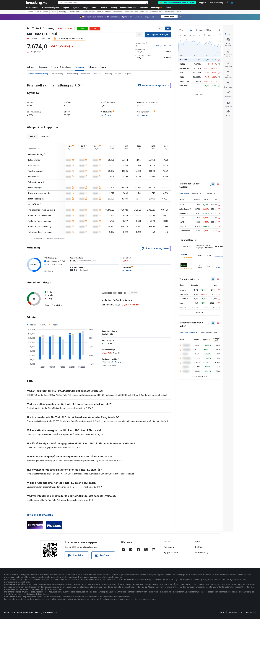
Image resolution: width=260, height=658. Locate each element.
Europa (108, 12)
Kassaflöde (85, 74)
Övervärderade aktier (173, 12)
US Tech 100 (184, 68)
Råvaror (199, 30)
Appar (198, 541)
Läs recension (219, 255)
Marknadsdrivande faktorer (189, 185)
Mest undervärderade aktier (191, 324)
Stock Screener (42, 12)
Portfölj (198, 547)
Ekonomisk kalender (128, 8)
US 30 (181, 77)
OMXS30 (183, 60)
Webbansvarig (201, 552)
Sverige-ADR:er (89, 12)
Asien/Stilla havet (131, 12)
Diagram (43, 67)
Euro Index (183, 86)
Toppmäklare (186, 240)
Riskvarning (251, 612)
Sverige (53, 12)
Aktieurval (144, 8)
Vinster (118, 74)
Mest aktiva (184, 193)
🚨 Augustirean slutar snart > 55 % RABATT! (177, 3)
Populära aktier (187, 279)
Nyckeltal (97, 74)
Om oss (167, 541)
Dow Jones (183, 73)
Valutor (182, 30)
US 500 (182, 64)
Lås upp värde (162, 46)
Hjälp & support (171, 552)
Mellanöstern (118, 12)
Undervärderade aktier (154, 12)
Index (190, 30)
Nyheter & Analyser (61, 67)
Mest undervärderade (188, 332)
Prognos (127, 74)
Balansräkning (72, 74)
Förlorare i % (209, 193)
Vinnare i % (196, 193)
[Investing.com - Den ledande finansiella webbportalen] (36, 3)
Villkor (221, 612)
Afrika (142, 12)
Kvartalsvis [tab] (45, 136)
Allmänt (31, 67)
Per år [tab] (32, 136)
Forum (103, 67)
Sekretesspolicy (235, 612)
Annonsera (169, 547)
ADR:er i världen (74, 12)
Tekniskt (92, 67)
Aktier (30, 12)
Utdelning (108, 74)
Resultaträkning (57, 74)
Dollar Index (184, 81)
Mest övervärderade (209, 332)
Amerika (100, 12)
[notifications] (227, 2)
